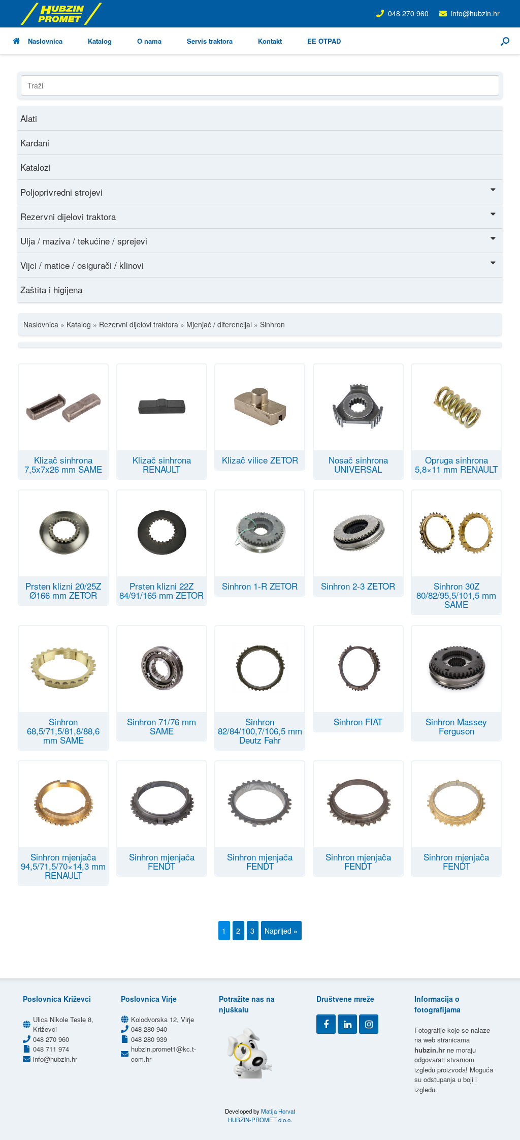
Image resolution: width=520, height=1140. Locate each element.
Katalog (100, 41)
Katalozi (35, 167)
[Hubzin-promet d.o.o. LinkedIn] (347, 1024)
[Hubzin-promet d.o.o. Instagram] (368, 1024)
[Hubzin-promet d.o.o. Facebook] (326, 1024)
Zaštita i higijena (51, 289)
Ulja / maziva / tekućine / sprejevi (83, 240)
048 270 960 (408, 13)
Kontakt (270, 41)
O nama (149, 41)
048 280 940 (149, 1029)
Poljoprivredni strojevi (61, 192)
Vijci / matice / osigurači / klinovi (82, 265)
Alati (28, 118)
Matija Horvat (278, 1111)
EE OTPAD (324, 41)
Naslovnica (45, 41)
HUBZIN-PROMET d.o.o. (260, 1120)
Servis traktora (210, 41)
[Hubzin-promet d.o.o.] (61, 13)
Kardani (34, 142)
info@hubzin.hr (475, 13)
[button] (505, 40)
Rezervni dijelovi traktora (68, 216)
